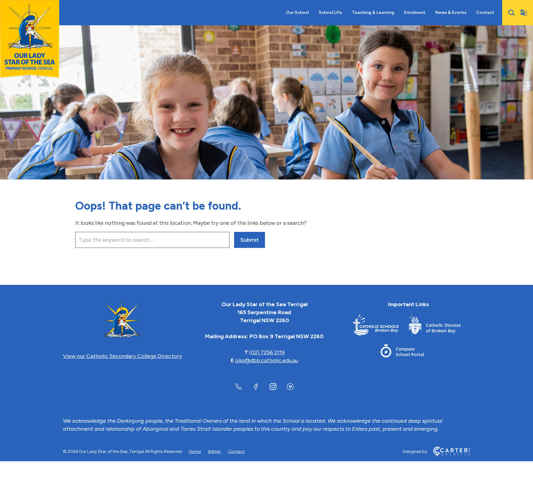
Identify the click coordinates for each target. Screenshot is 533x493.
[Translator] (524, 12)
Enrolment (414, 12)
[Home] (122, 320)
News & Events (450, 12)
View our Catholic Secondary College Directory (122, 356)
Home (195, 451)
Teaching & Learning (373, 12)
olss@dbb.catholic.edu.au (266, 360)
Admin (214, 451)
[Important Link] (380, 326)
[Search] (511, 12)
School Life (330, 12)
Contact (485, 12)
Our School (297, 12)
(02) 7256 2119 (267, 352)
